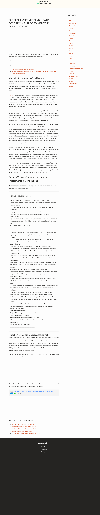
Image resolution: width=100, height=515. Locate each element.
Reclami (71, 71)
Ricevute (71, 73)
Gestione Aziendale (74, 56)
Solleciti (71, 81)
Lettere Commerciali (74, 61)
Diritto (71, 43)
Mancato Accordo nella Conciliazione (23, 69)
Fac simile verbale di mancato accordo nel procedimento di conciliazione (33, 391)
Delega (71, 38)
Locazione (72, 63)
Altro (70, 20)
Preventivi (72, 66)
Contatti (43, 447)
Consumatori (72, 33)
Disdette (71, 46)
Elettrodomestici (73, 51)
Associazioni (72, 23)
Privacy (43, 452)
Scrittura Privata (73, 76)
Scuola (71, 78)
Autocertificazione (74, 25)
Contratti (71, 36)
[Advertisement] (34, 42)
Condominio (72, 31)
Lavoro (71, 58)
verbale (12, 95)
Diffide (71, 41)
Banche (71, 28)
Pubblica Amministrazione (76, 68)
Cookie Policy (44, 449)
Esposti (71, 53)
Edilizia (71, 48)
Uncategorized (73, 83)
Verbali (71, 86)
